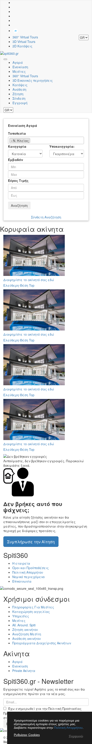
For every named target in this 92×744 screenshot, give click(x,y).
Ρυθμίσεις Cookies (27, 735)
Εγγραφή (20, 103)
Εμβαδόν (15, 159)
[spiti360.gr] (9, 53)
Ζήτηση (18, 94)
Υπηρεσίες (20, 616)
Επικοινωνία (21, 581)
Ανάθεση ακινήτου (26, 638)
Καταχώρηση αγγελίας (31, 611)
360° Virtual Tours (25, 37)
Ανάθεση (19, 89)
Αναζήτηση (19, 205)
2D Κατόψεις (22, 46)
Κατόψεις (20, 85)
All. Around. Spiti (24, 625)
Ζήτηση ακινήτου (25, 629)
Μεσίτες (19, 71)
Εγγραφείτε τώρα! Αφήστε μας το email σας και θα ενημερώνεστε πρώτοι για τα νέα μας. (44, 691)
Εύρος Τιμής (18, 180)
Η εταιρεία (21, 563)
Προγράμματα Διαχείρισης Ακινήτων (41, 643)
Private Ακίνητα (23, 670)
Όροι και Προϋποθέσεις (30, 568)
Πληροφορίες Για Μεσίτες (33, 607)
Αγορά (18, 62)
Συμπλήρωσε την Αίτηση (31, 541)
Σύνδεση (19, 98)
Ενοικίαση (20, 67)
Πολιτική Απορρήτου (27, 572)
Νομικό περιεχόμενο (28, 577)
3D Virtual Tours (24, 41)
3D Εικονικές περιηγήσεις (33, 80)
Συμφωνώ (76, 736)
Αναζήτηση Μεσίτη (26, 634)
